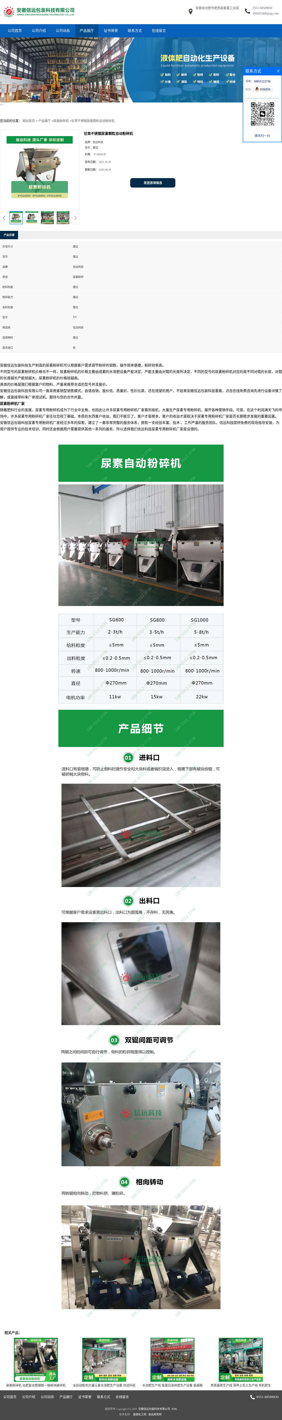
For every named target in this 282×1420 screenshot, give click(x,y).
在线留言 (159, 31)
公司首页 (15, 31)
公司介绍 (39, 31)
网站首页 (28, 120)
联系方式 (135, 31)
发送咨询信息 (153, 182)
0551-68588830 (262, 8)
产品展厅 (87, 31)
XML (174, 1409)
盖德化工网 (139, 1414)
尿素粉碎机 (61, 120)
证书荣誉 (111, 31)
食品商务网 (154, 1414)
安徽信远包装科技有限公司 (154, 1409)
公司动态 (63, 31)
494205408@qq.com (266, 13)
